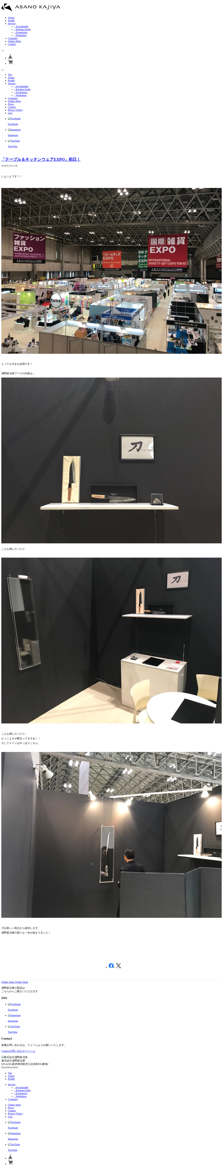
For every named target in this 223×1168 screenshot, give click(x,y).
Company (13, 38)
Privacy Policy (15, 110)
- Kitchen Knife (22, 29)
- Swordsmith (21, 26)
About (11, 17)
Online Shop (14, 41)
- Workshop (20, 35)
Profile (11, 20)
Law (10, 113)
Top (10, 74)
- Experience (20, 32)
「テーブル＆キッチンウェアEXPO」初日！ (40, 159)
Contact (12, 44)
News (11, 104)
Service (12, 23)
